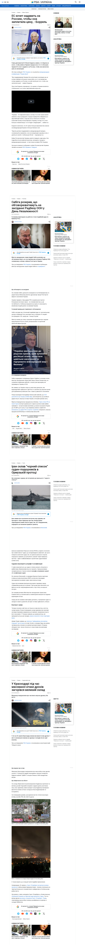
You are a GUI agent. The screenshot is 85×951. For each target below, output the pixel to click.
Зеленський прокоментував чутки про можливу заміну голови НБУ (63, 32)
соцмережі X (41, 266)
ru (8, 2)
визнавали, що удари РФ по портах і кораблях (25, 409)
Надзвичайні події (26, 680)
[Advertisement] (31, 278)
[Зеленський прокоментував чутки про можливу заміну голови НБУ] (63, 22)
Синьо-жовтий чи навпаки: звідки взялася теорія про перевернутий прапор (61, 263)
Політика (32, 5)
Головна (13, 12)
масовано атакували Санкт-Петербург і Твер (33, 898)
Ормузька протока (16, 645)
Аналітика (24, 5)
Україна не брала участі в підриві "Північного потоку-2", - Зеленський (62, 258)
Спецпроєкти (66, 5)
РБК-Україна (27, 264)
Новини (16, 5)
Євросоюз (14, 164)
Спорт (49, 5)
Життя (43, 5)
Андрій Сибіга (19, 428)
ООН (13, 428)
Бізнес (38, 5)
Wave (53, 5)
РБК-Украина (27, 72)
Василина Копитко (59, 55)
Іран (23, 645)
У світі (23, 463)
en (5, 2)
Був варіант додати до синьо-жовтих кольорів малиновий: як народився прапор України (63, 61)
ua (2, 2)
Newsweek (44, 527)
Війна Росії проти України (23, 164)
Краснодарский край (16, 918)
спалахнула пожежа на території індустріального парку (28, 896)
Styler (58, 5)
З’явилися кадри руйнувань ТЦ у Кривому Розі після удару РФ (61, 250)
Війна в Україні (25, 12)
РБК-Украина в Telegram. (29, 147)
